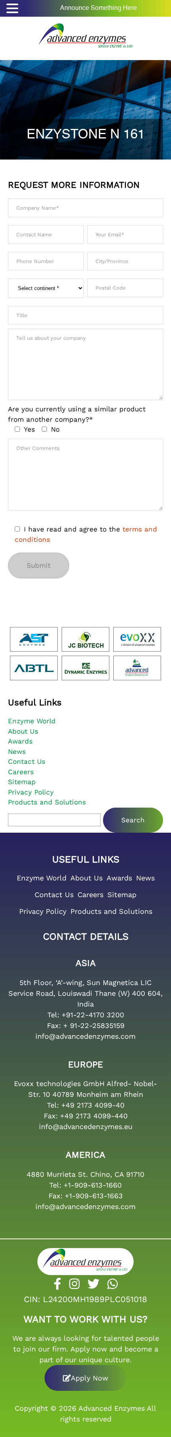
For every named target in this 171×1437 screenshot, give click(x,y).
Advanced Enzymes (111, 1408)
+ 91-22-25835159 (93, 1025)
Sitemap (22, 782)
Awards (20, 741)
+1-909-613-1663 (94, 1196)
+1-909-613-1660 (93, 1185)
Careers (21, 772)
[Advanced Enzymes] (85, 33)
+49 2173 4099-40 (92, 1105)
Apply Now (89, 1378)
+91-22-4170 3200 (93, 1015)
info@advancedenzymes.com (85, 1036)
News (17, 751)
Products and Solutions (47, 802)
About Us (23, 731)
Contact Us (26, 761)
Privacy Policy (31, 792)
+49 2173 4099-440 (94, 1116)
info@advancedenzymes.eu (85, 1126)
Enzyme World (32, 721)
